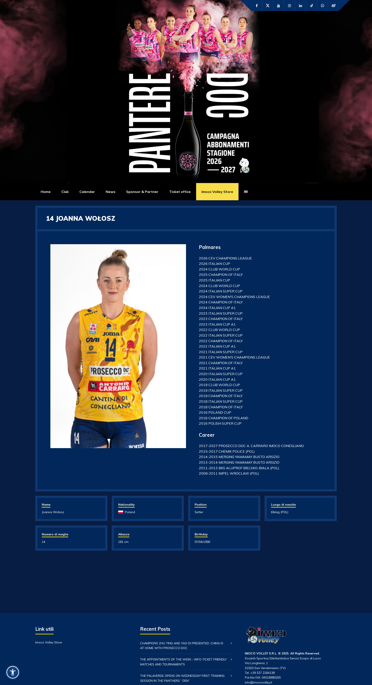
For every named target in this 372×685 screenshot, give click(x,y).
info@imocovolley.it (258, 682)
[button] (12, 672)
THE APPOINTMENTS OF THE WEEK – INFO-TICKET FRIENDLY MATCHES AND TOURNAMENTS (183, 661)
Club (65, 192)
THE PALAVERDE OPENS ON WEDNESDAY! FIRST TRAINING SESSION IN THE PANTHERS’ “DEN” (182, 678)
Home (46, 192)
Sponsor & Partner (142, 192)
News (110, 192)
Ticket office (180, 192)
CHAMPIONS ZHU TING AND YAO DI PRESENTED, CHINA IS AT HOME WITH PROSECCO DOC (181, 645)
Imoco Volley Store (217, 192)
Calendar (87, 192)
